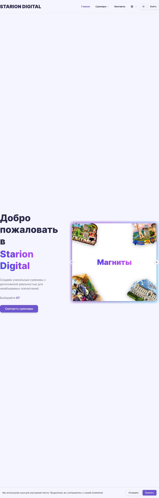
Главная (85, 6)
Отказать (134, 492)
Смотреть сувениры (19, 308)
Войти (153, 6)
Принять (149, 492)
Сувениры (100, 6)
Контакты (119, 6)
